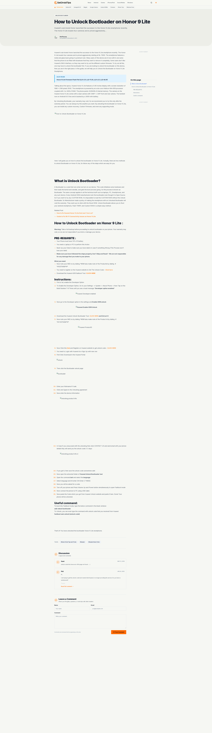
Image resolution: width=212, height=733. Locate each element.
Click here (109, 270)
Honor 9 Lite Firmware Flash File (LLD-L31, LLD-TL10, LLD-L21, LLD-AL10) (82, 80)
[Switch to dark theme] (156, 2)
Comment (57, 612)
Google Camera (94, 7)
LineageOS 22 (77, 7)
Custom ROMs (104, 7)
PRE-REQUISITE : (137, 89)
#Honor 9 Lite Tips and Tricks (68, 542)
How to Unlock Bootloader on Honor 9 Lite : (144, 86)
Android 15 (68, 7)
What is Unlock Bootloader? (139, 83)
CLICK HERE (94, 316)
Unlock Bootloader (61, 15)
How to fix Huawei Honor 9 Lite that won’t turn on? (75, 213)
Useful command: (138, 95)
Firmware (112, 7)
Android (96, 2)
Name (56, 605)
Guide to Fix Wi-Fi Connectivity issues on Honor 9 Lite (76, 216)
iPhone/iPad (111, 2)
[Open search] (151, 2)
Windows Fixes (130, 7)
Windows (130, 2)
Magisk (85, 7)
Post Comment (119, 632)
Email (92, 605)
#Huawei (82, 542)
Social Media (121, 2)
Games (103, 2)
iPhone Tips (121, 7)
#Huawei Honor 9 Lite (94, 542)
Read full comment (66, 586)
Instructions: (136, 92)
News (89, 2)
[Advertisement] (90, 172)
